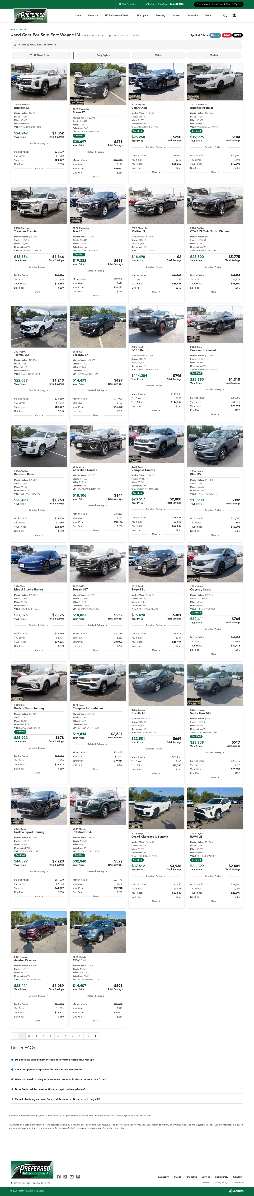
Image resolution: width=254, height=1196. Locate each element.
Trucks (177, 1177)
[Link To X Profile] (65, 1176)
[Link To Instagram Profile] (78, 1176)
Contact (209, 16)
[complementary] (243, 1185)
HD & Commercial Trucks (117, 16)
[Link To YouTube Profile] (72, 1176)
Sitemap (205, 1183)
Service (176, 16)
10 (87, 1036)
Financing (160, 16)
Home (78, 16)
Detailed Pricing (37, 144)
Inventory (93, 16)
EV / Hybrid (143, 16)
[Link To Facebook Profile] (59, 1176)
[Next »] (95, 1036)
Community (192, 16)
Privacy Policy (220, 1183)
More (37, 168)
